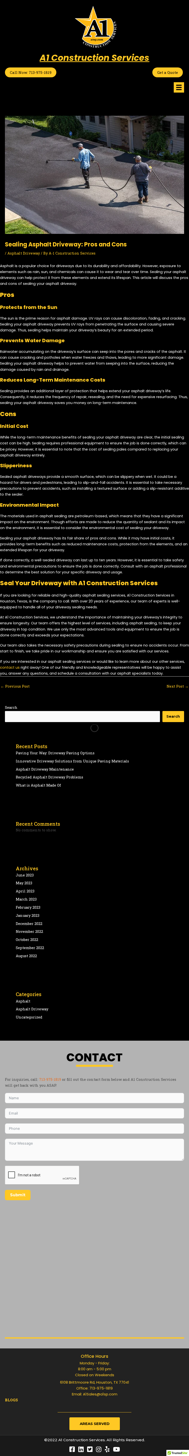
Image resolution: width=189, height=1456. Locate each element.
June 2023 (25, 875)
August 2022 (26, 956)
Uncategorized (29, 1017)
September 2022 (30, 947)
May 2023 (24, 883)
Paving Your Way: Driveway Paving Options (55, 753)
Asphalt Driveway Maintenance (45, 769)
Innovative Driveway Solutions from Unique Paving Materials (72, 761)
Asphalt (23, 1001)
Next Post (178, 686)
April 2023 (25, 891)
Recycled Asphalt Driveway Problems (49, 777)
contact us (10, 667)
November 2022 (29, 931)
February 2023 (28, 907)
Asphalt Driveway (23, 253)
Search (11, 707)
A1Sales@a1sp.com (100, 1394)
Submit (17, 1195)
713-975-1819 (50, 1079)
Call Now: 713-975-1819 (30, 72)
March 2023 (26, 899)
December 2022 (29, 923)
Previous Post (15, 686)
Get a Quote (167, 72)
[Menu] (179, 87)
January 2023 (27, 915)
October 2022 (27, 939)
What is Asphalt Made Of (38, 785)
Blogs (11, 1400)
